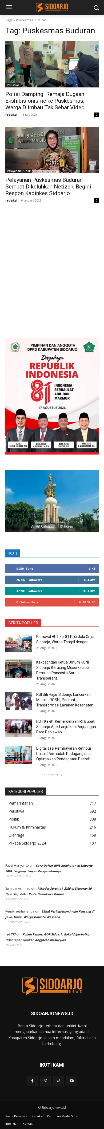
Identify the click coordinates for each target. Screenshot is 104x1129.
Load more (50, 775)
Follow (88, 580)
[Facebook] (32, 1081)
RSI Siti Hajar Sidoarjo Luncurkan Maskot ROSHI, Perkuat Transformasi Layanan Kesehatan (64, 699)
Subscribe (86, 602)
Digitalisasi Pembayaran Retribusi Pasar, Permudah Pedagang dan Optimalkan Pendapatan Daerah (64, 753)
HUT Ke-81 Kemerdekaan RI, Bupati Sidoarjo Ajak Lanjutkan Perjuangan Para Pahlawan (66, 726)
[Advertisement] (52, 276)
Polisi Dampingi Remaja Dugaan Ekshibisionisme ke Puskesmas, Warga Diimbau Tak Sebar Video (45, 101)
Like (92, 568)
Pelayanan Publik (19, 171)
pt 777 (11, 934)
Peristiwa (13, 85)
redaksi (11, 114)
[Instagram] (45, 1081)
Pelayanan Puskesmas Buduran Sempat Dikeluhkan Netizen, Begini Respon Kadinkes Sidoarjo (48, 186)
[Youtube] (71, 1081)
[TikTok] (58, 1081)
